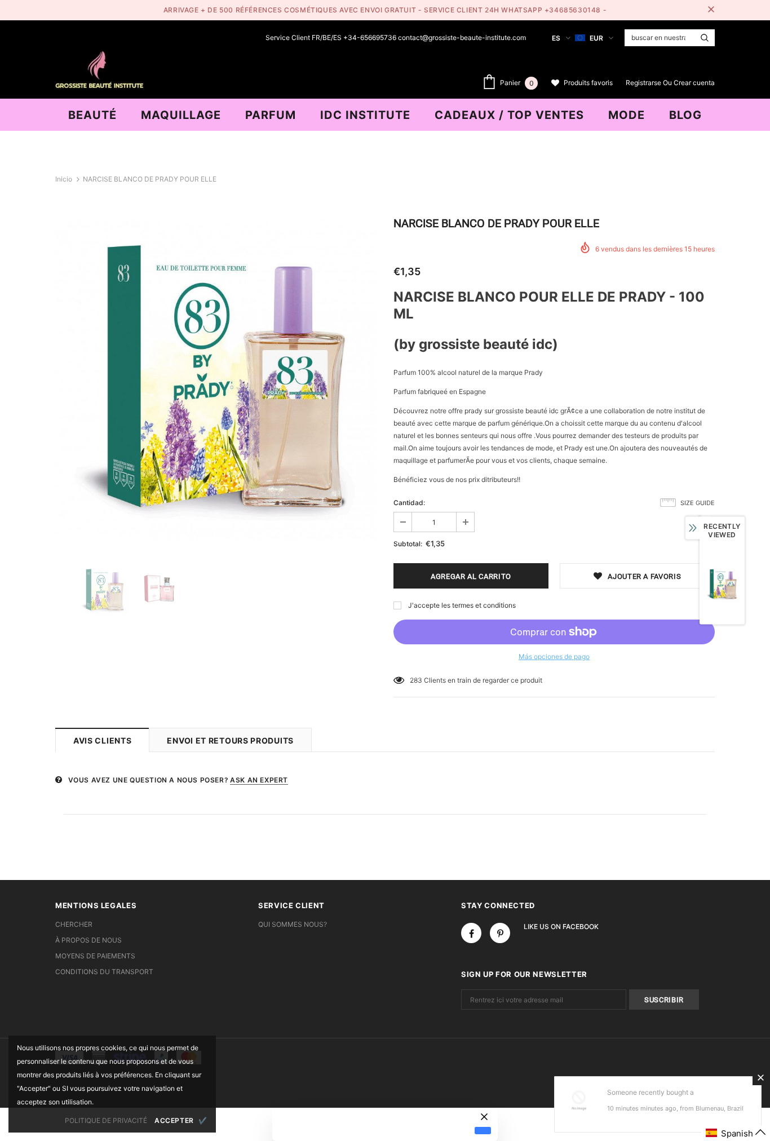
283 (416, 680)
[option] (216, 379)
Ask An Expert (259, 780)
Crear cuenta (694, 82)
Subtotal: (407, 543)
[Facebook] (471, 933)
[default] (483, 1130)
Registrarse (644, 82)
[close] (710, 10)
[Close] (760, 1077)
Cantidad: (409, 502)
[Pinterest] (500, 933)
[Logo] (99, 68)
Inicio (63, 179)
